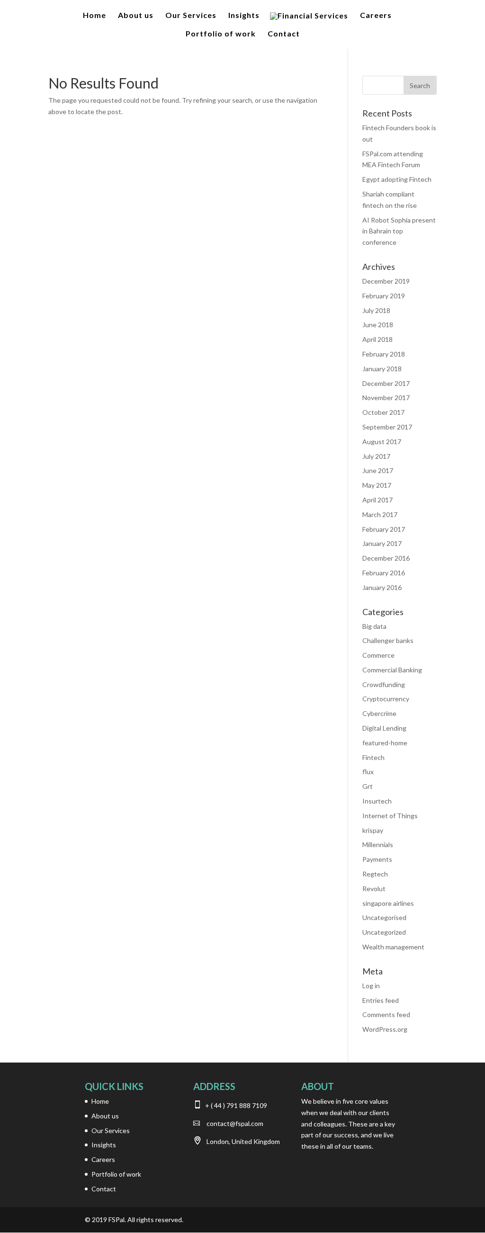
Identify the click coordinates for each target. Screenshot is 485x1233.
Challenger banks (387, 640)
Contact (284, 34)
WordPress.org (384, 1029)
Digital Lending (384, 728)
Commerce (378, 655)
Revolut (374, 889)
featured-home (384, 743)
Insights (244, 15)
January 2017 (382, 543)
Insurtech (377, 801)
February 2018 (383, 354)
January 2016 (382, 587)
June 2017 (377, 470)
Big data (374, 626)
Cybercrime (379, 713)
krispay (372, 830)
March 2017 (379, 514)
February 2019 (383, 296)
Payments (377, 859)
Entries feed (380, 1000)
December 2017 (386, 383)
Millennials (377, 844)
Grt (367, 786)
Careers (376, 15)
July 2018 (376, 310)
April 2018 (377, 339)
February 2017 (383, 529)
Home (94, 15)
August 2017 (381, 442)
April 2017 (377, 500)
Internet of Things (390, 816)
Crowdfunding (383, 684)
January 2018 (382, 369)
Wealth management (393, 947)
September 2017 (387, 427)
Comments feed (386, 1014)
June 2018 (377, 325)
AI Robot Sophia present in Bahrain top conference (399, 231)
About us (135, 15)
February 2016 (383, 573)
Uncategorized (384, 932)
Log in (371, 986)
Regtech (375, 874)
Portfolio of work (221, 34)
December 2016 (386, 558)
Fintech (373, 757)
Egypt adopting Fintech (396, 179)
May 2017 (376, 485)
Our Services (190, 15)
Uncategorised (384, 917)
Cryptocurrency (385, 699)
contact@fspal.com (235, 1123)
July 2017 (376, 456)
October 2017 (383, 412)
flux (368, 772)
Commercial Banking (392, 670)
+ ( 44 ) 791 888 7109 (235, 1105)
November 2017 (386, 397)
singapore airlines (388, 903)
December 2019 (386, 281)
